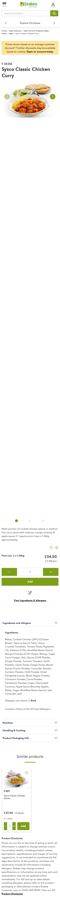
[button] (54, 13)
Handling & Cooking (14, 730)
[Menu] (4, 4)
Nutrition (8, 722)
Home (4, 30)
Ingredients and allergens (17, 623)
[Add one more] (50, 572)
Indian (4, 33)
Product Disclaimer (12, 893)
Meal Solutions (15, 30)
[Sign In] (53, 5)
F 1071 (7, 791)
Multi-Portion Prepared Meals (36, 30)
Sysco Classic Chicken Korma (14, 797)
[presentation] (30, 673)
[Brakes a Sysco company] (28, 4)
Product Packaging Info (16, 738)
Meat (11, 33)
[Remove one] (9, 572)
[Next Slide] (54, 23)
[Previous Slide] (5, 23)
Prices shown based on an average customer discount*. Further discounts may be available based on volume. (30, 47)
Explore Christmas (30, 23)
